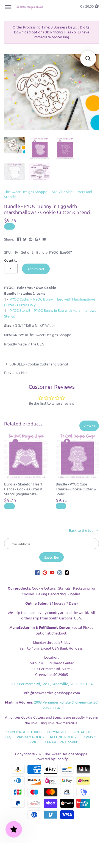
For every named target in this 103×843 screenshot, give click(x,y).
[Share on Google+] (37, 238)
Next (25, 372)
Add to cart (35, 269)
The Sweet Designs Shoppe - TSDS (31, 191)
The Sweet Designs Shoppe (65, 753)
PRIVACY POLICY (30, 737)
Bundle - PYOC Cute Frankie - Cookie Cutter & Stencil (76, 489)
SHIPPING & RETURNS (23, 731)
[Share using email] (44, 238)
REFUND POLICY (63, 737)
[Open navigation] (8, 7)
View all (89, 426)
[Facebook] (37, 572)
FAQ (8, 737)
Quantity (10, 260)
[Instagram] (59, 572)
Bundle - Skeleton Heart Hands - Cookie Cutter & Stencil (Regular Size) (23, 489)
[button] (88, 59)
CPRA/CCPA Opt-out (61, 741)
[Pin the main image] (30, 238)
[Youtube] (52, 572)
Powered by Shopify (51, 758)
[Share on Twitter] (25, 238)
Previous (11, 372)
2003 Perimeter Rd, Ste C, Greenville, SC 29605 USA (51, 683)
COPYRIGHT (56, 731)
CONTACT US (81, 731)
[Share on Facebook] (19, 238)
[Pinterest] (45, 572)
